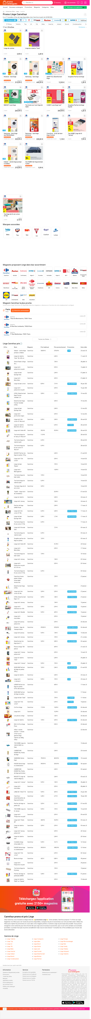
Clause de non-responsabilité (39, 1008)
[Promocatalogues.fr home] (10, 2)
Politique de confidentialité (66, 1008)
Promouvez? (6, 974)
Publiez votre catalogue (9, 986)
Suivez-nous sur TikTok (29, 980)
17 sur (8, 27)
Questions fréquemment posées (11, 972)
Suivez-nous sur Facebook (29, 974)
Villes (52, 7)
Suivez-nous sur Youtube (29, 978)
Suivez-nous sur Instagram (29, 976)
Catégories (45, 7)
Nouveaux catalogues (16, 7)
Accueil (5, 7)
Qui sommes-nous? (8, 984)
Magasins (37, 7)
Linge (17, 11)
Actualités (5, 988)
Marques (5, 978)
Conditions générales (53, 1008)
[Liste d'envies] (85, 2)
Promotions (28, 7)
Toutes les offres (10, 11)
